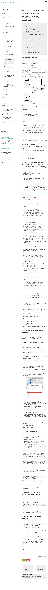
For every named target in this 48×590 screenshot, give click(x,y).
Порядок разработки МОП (30, 47)
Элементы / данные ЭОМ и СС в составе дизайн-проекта (34, 50)
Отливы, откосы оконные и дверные (9, 41)
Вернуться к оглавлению (42, 104)
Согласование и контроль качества (33, 52)
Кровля (8, 51)
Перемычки (9, 44)
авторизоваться (26, 577)
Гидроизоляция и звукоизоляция (9, 76)
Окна (8, 79)
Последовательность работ (31, 37)
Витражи (9, 37)
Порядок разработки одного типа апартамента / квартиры (32, 45)
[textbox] (34, 178)
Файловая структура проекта (31, 41)
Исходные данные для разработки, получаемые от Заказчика (32, 29)
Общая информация (29, 26)
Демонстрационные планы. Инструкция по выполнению (9, 68)
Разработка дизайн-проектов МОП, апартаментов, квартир (9, 61)
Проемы (9, 81)
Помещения (9, 46)
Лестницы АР (10, 49)
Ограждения (10, 54)
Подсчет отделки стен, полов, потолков (8, 85)
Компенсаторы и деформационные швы (9, 72)
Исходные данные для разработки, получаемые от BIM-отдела (32, 32)
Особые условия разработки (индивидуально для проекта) (35, 35)
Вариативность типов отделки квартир (33, 39)
